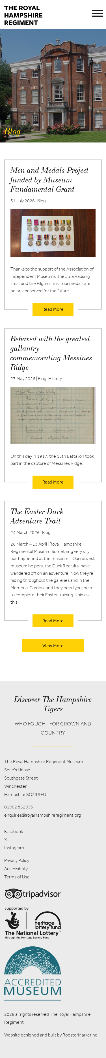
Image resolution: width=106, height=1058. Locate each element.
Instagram (14, 847)
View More (53, 645)
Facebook (13, 831)
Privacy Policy (16, 860)
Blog (41, 200)
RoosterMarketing (80, 1035)
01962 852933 (18, 807)
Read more (53, 309)
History (55, 378)
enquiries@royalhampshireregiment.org (42, 815)
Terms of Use (17, 877)
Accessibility (16, 868)
